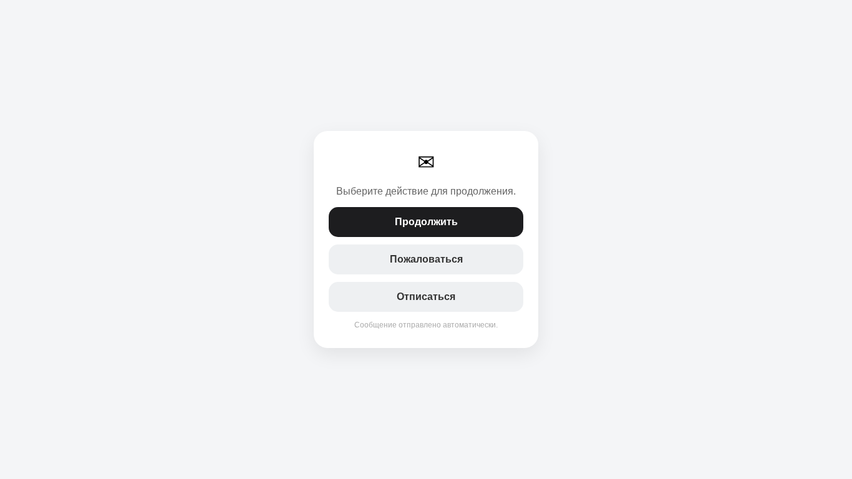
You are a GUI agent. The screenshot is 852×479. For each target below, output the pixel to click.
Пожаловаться (426, 259)
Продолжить (426, 221)
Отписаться (426, 296)
